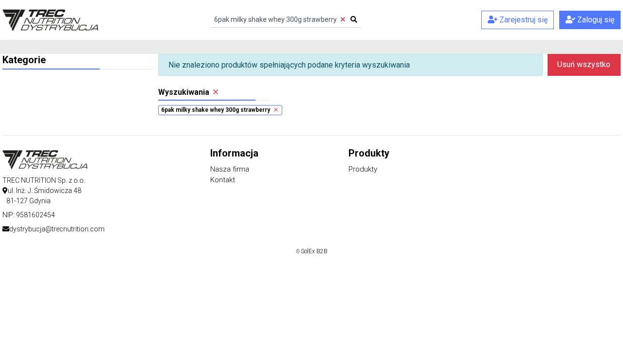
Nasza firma (229, 169)
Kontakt (222, 179)
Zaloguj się (594, 19)
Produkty (362, 169)
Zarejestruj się (522, 19)
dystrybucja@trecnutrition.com (57, 229)
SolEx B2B (314, 251)
